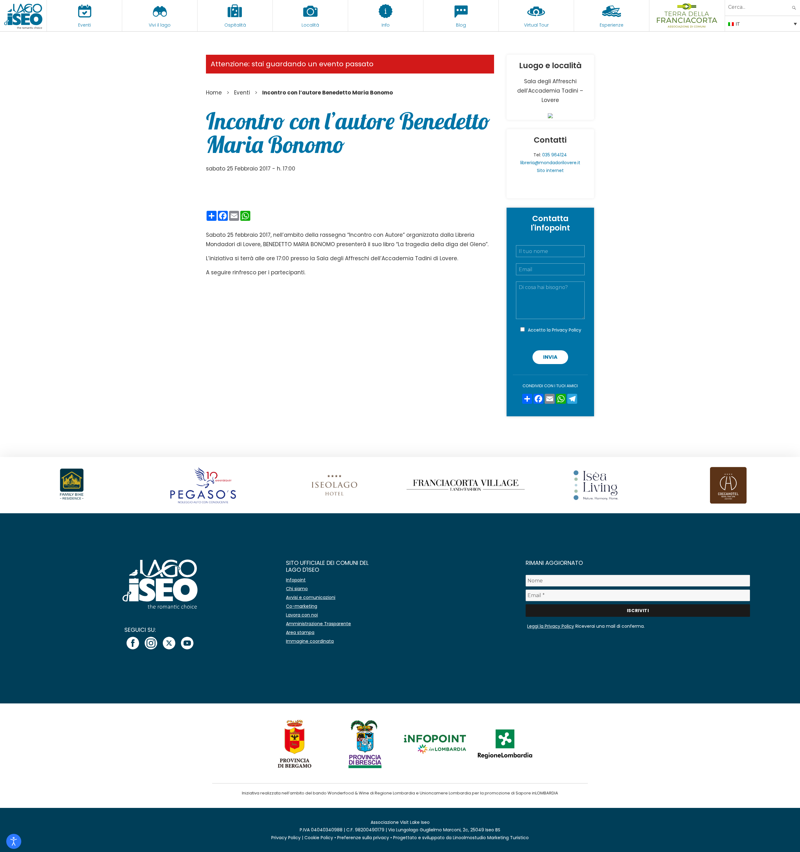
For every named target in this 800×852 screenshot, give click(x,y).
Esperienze (611, 25)
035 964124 (554, 155)
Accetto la (554, 330)
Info (386, 25)
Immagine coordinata (310, 641)
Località (310, 25)
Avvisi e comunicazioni (310, 597)
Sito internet (550, 170)
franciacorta (687, 25)
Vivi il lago (160, 25)
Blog (461, 25)
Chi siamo (297, 589)
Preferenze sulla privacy (363, 837)
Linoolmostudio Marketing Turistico (491, 837)
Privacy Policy (566, 330)
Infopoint (296, 580)
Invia (550, 357)
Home (214, 92)
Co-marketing (301, 606)
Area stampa (300, 632)
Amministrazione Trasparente (318, 624)
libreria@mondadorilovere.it (550, 163)
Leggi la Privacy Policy (550, 626)
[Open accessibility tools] (13, 841)
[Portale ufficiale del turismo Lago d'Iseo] (23, 16)
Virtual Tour (536, 25)
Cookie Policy (318, 837)
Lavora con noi (302, 615)
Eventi (84, 25)
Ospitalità (235, 25)
